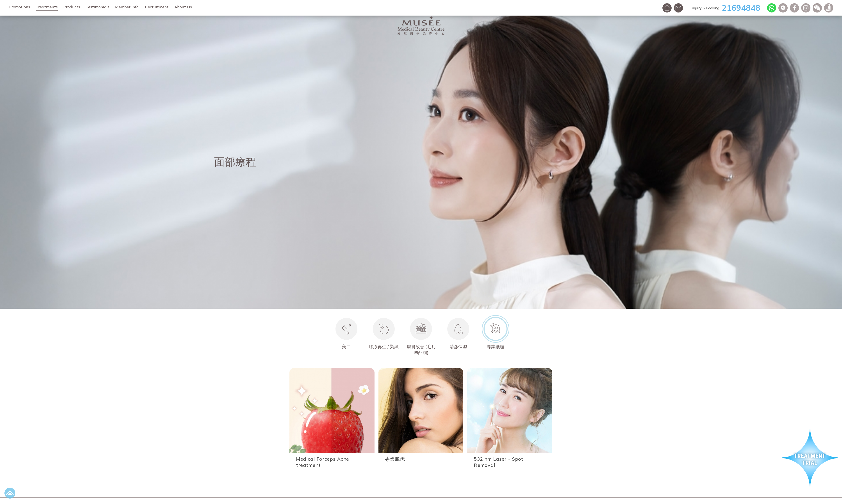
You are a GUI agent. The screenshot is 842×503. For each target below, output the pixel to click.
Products (71, 6)
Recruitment (157, 6)
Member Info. (127, 6)
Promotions (19, 6)
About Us (183, 6)
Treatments (47, 6)
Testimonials (97, 6)
